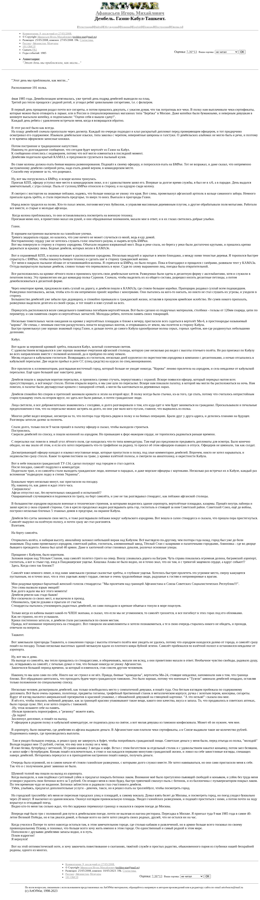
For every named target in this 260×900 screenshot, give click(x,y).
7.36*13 (191, 52)
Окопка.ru (176, 26)
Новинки (125, 26)
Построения (162, 26)
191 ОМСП (29, 46)
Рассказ (27, 43)
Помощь (148, 26)
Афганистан (39, 43)
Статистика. (87, 40)
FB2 (34, 49)
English (137, 26)
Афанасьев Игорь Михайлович (130, 13)
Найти (98, 26)
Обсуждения (111, 26)
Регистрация (85, 26)
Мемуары (52, 43)
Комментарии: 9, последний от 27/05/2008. (47, 33)
